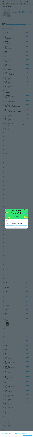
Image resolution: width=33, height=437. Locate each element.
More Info (30, 435)
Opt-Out (27, 435)
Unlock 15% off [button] (16, 225)
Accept (24, 435)
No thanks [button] (16, 227)
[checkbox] (6, 223)
